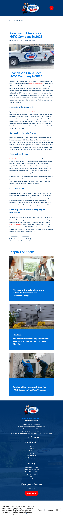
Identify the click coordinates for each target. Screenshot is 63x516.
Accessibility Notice (31, 467)
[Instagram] (31, 437)
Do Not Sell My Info (31, 472)
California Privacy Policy (31, 469)
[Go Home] (10, 20)
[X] (28, 437)
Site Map (31, 479)
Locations (31, 493)
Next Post (26, 239)
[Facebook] (25, 437)
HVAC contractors (15, 224)
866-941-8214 (31, 420)
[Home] (31, 8)
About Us (31, 446)
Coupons (31, 453)
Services (31, 449)
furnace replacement (36, 84)
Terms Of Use (31, 474)
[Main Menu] (10, 7)
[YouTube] (38, 437)
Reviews (31, 451)
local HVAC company (34, 112)
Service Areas (31, 456)
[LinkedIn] (35, 437)
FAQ (31, 477)
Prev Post (14, 239)
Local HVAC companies (16, 159)
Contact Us (31, 458)
